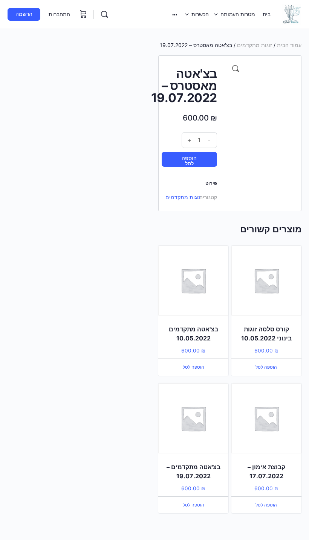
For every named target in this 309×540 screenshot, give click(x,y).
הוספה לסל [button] (266, 367)
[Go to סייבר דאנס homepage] (291, 13)
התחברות (59, 14)
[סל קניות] (82, 14)
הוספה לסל (189, 160)
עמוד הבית (289, 45)
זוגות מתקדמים (254, 45)
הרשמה (23, 14)
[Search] (104, 14)
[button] (235, 68)
